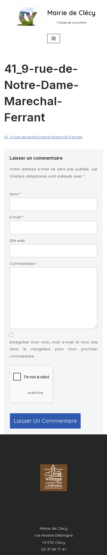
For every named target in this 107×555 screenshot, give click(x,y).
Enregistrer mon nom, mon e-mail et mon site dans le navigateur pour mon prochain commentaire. (53, 349)
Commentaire (23, 263)
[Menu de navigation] (53, 38)
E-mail (16, 217)
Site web (17, 240)
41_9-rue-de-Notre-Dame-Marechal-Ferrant (43, 136)
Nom (15, 194)
